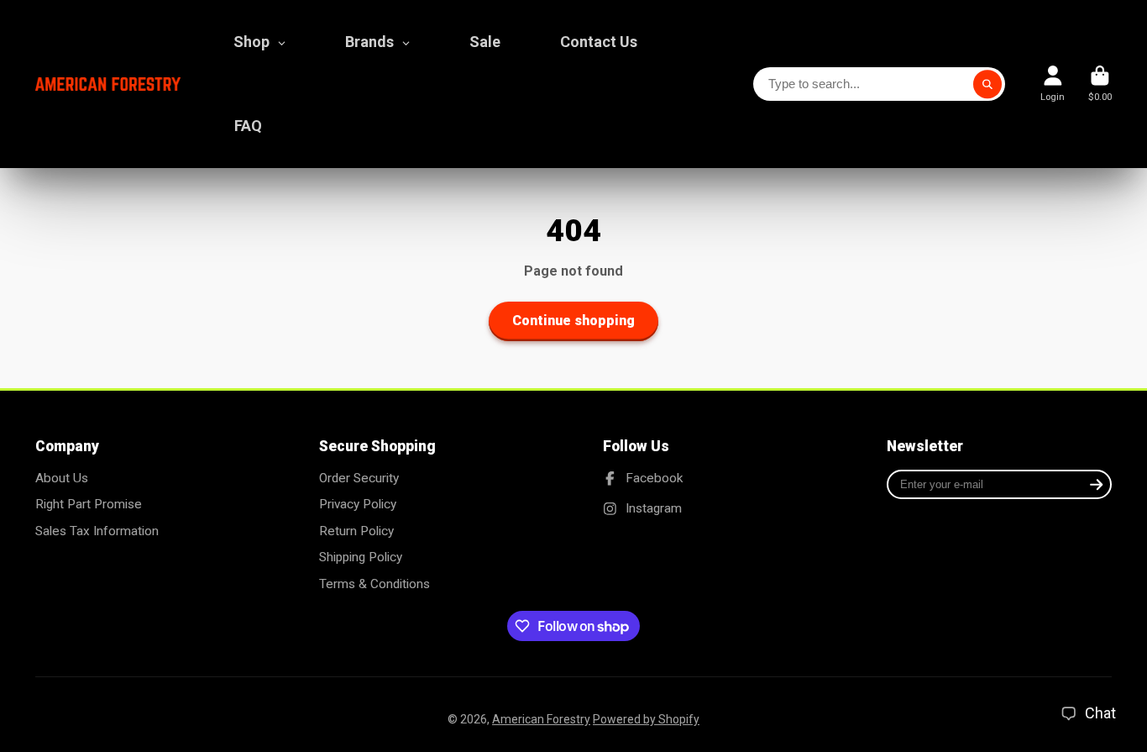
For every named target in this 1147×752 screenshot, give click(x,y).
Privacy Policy (357, 504)
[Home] (108, 84)
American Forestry (541, 719)
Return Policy (356, 531)
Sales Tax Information (97, 531)
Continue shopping (573, 321)
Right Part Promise (88, 504)
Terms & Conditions (374, 584)
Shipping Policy (360, 557)
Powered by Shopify (646, 719)
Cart (1100, 84)
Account (1052, 84)
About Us (61, 478)
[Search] (987, 84)
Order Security (359, 478)
